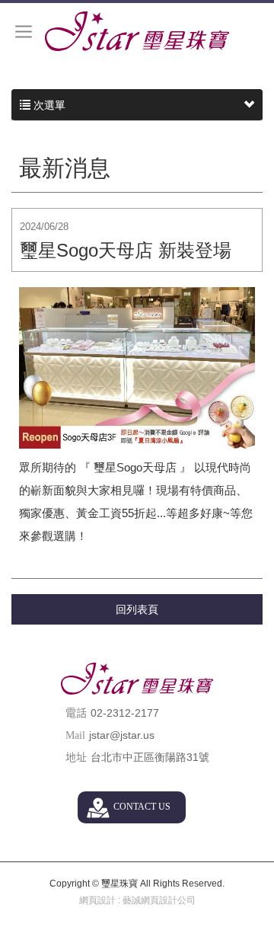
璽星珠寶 (137, 31)
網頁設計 (97, 900)
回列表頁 (137, 609)
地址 (76, 757)
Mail (75, 735)
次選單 (47, 105)
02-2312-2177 (125, 713)
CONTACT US (141, 806)
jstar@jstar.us (122, 735)
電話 (76, 713)
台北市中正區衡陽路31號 (150, 757)
